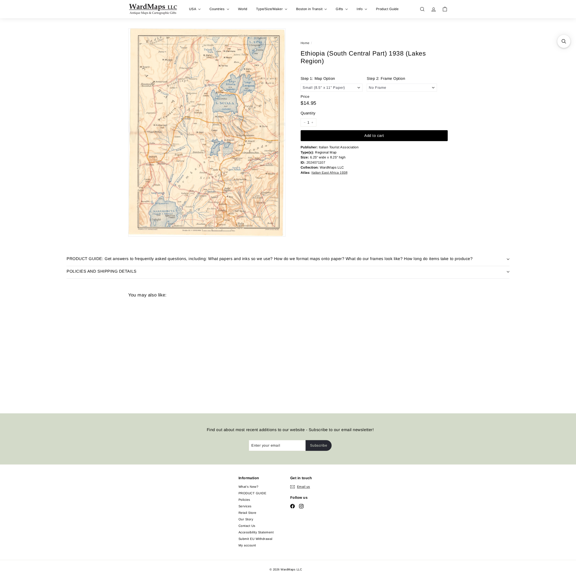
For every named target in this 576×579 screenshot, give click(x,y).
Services (245, 506)
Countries (217, 9)
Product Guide (387, 9)
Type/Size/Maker (270, 9)
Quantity (308, 113)
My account (247, 545)
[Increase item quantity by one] (312, 122)
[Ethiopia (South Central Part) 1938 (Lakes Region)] (153, 352)
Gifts (340, 9)
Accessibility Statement (256, 532)
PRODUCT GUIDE (252, 493)
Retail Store (247, 512)
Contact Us (246, 526)
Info (360, 9)
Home (305, 43)
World (242, 9)
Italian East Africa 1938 (329, 172)
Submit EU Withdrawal (255, 539)
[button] (563, 41)
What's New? (248, 486)
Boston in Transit (310, 9)
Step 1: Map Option (318, 78)
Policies (244, 499)
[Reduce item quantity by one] (305, 122)
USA (193, 9)
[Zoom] (206, 132)
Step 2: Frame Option (386, 78)
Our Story (245, 519)
